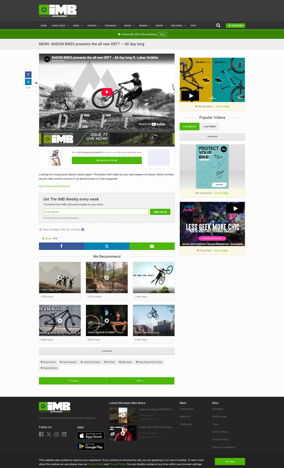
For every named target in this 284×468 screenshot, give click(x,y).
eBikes (127, 25)
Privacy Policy (220, 439)
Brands (143, 25)
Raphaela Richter (50, 368)
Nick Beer (110, 362)
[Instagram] (56, 435)
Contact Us (186, 424)
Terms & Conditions (223, 447)
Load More (107, 351)
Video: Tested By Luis (147, 332)
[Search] (218, 25)
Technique (110, 25)
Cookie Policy (220, 431)
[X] (49, 435)
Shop (193, 25)
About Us (185, 416)
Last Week (210, 126)
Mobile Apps (219, 416)
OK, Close (230, 461)
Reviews (91, 25)
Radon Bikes (126, 362)
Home (44, 25)
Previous (74, 380)
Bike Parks (176, 25)
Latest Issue (58, 25)
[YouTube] (64, 435)
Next (139, 380)
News (76, 25)
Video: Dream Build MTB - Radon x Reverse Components (61, 332)
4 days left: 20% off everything (143, 34)
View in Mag (222, 106)
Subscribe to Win (106, 160)
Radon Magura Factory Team (150, 362)
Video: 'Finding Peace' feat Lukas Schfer (108, 289)
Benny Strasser (49, 362)
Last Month (189, 126)
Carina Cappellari (69, 362)
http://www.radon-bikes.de (54, 186)
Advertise (217, 408)
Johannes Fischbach (91, 362)
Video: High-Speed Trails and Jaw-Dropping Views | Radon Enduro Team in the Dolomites (61, 289)
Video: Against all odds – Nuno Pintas (108, 332)
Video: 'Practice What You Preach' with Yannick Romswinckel (155, 289)
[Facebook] (41, 435)
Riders (159, 25)
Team (215, 424)
